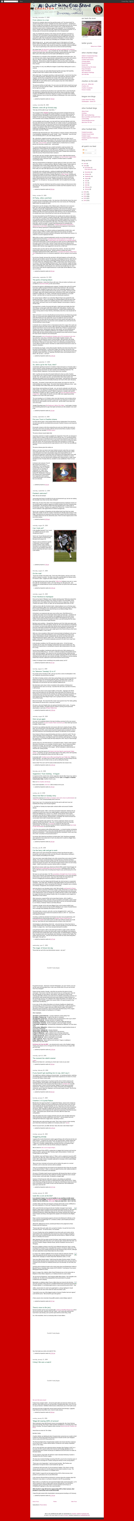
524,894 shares (51, 430)
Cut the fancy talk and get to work (45, 850)
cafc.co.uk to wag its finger (48, 1147)
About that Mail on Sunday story (44, 796)
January (87, 189)
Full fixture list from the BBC (40, 1044)
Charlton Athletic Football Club (80, 1513)
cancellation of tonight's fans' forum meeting (64, 874)
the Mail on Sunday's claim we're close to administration (60, 798)
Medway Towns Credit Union (62, 918)
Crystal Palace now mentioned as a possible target (61, 240)
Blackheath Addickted (87, 57)
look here (47, 784)
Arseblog (84, 113)
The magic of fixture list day (43, 948)
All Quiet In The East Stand (54, 1199)
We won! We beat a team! (39, 1400)
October (87, 174)
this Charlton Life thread (43, 782)
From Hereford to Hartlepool (43, 597)
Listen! (34, 1060)
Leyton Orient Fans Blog (88, 99)
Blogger (66, 1515)
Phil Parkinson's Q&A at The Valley (55, 405)
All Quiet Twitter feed (51, 708)
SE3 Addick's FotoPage (88, 72)
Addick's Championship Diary (89, 56)
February (87, 187)
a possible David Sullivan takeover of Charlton (59, 239)
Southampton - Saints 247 (89, 101)
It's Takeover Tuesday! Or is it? (44, 671)
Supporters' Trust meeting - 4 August (46, 774)
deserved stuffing (44, 283)
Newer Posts (36, 1501)
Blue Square (65, 174)
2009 (85, 165)
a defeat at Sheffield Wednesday (64, 1310)
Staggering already (39, 1137)
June (86, 183)
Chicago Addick (86, 61)
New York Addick (86, 70)
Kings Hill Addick (86, 69)
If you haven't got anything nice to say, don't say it (51, 1073)
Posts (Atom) (43, 1505)
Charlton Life (36, 799)
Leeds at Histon (42, 142)
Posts (85, 150)
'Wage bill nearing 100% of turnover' (46, 1421)
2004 (85, 200)
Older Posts (74, 1501)
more (67, 1123)
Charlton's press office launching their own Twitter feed (55, 757)
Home (55, 1501)
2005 (85, 198)
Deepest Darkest (86, 63)
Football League (86, 136)
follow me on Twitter (96, 46)
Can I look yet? (38, 528)
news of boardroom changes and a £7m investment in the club (58, 336)
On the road (37, 573)
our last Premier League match (68, 157)
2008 (85, 192)
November (88, 172)
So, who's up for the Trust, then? (44, 365)
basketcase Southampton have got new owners (48, 868)
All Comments (88, 153)
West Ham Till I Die (87, 122)
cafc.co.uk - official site (88, 84)
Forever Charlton (86, 89)
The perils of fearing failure (42, 280)
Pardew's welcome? (40, 493)
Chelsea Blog (85, 118)
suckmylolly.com (85, 1515)
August (87, 178)
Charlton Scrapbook (87, 88)
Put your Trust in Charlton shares (45, 419)
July (86, 180)
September (88, 176)
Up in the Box (85, 74)
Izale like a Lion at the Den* (43, 1196)
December (88, 167)
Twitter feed (59, 581)
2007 (85, 194)
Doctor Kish (85, 65)
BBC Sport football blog (88, 115)
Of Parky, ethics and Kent (42, 198)
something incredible (38, 919)
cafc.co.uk (51, 1201)
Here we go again (39, 719)
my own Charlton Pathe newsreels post (54, 722)
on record (51, 823)
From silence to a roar (41, 20)
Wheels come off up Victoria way (45, 108)
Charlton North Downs (88, 59)
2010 (85, 163)
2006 (85, 196)
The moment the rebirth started (44, 1058)
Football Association (87, 132)
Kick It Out (84, 139)
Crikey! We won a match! (42, 1362)
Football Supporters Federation (90, 138)
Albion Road (85, 111)
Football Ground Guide (88, 134)
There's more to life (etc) (42, 1307)
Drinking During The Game (89, 67)
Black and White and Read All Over (91, 117)
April (86, 185)
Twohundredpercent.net (88, 120)
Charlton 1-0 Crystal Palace (43, 1101)
